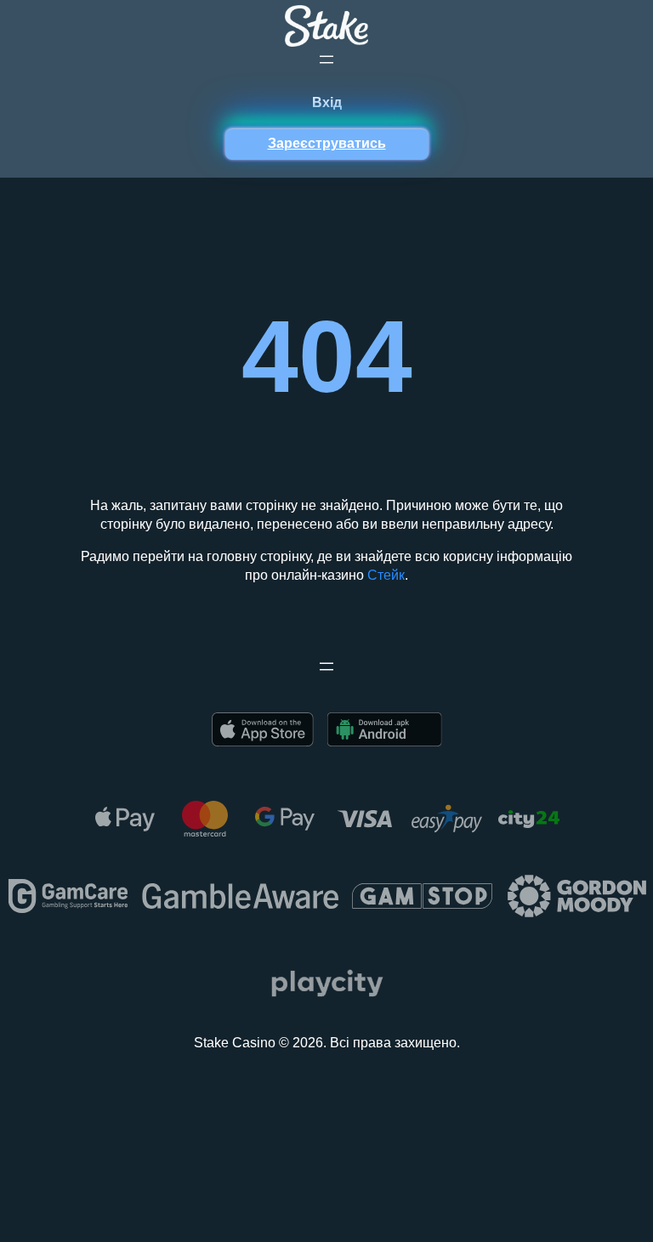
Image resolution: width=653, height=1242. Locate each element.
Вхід (327, 102)
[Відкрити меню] (326, 59)
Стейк (386, 575)
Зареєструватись (327, 143)
